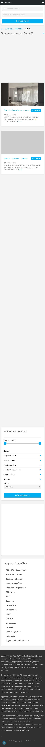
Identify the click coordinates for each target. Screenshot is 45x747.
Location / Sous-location (12, 470)
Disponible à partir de (11, 456)
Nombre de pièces (10, 465)
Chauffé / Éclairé (9, 475)
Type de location (9, 460)
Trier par (7, 483)
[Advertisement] (22, 59)
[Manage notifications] (4, 743)
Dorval (8, 114)
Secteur (6, 451)
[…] (20, 121)
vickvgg (14, 162)
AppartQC (8, 2)
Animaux (7, 479)
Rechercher (23, 21)
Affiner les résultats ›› (22, 495)
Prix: (6, 440)
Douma (14, 114)
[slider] (5, 443)
